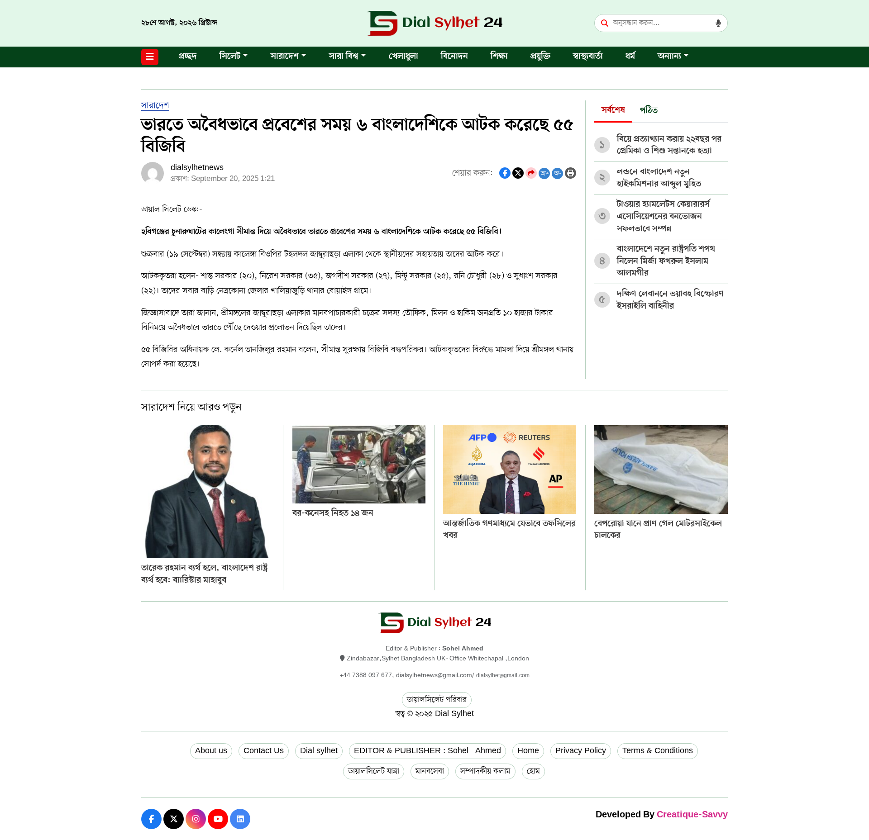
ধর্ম (630, 57)
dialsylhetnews (197, 167)
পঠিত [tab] (649, 111)
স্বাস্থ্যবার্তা (588, 57)
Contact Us (264, 750)
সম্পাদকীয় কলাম (485, 771)
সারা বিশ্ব (343, 57)
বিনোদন (454, 57)
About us (211, 750)
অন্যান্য (669, 57)
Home (528, 750)
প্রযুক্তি (540, 57)
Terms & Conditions (657, 750)
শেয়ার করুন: (472, 173)
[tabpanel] (661, 220)
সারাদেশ (285, 57)
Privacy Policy (580, 750)
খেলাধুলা (403, 57)
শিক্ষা (499, 57)
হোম (533, 771)
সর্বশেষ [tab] (613, 110)
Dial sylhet (319, 750)
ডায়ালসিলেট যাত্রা (373, 771)
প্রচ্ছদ (188, 57)
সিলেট (230, 57)
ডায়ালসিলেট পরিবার (437, 699)
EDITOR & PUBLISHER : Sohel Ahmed (427, 750)
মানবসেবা (429, 771)
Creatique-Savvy (692, 815)
